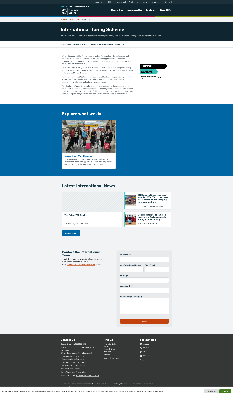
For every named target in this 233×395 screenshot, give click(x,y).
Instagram (146, 348)
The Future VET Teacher (75, 215)
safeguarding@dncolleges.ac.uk (73, 359)
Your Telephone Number (131, 265)
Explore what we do (81, 44)
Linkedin (146, 355)
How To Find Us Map (111, 358)
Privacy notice (148, 384)
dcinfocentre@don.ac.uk (84, 347)
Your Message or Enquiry (132, 296)
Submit (144, 321)
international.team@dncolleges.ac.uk (81, 264)
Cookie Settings (211, 391)
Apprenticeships (135, 10)
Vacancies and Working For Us (82, 384)
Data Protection (102, 384)
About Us (98, 2)
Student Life (165, 10)
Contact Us (155, 2)
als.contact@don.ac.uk (77, 362)
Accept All (225, 391)
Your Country (126, 286)
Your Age (124, 275)
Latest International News (102, 44)
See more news (71, 233)
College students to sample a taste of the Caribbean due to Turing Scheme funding (152, 217)
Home (63, 19)
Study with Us (117, 10)
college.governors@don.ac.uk (87, 375)
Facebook (146, 344)
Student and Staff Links (125, 2)
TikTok (145, 352)
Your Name (125, 254)
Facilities (109, 2)
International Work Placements (79, 156)
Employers (150, 10)
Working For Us (142, 2)
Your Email (150, 265)
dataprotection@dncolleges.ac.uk (79, 353)
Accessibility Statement (119, 384)
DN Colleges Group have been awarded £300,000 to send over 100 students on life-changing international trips (153, 198)
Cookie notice (135, 384)
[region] (116, 391)
